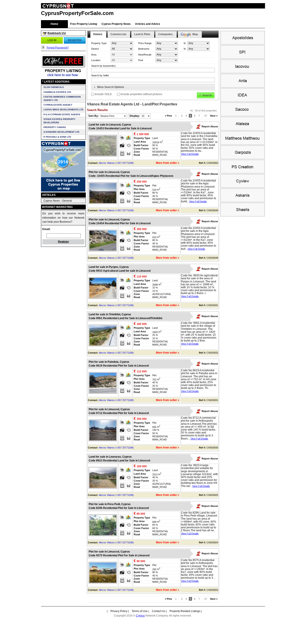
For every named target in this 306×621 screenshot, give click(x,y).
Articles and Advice (147, 24)
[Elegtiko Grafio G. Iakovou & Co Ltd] (242, 72)
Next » (214, 115)
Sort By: (101, 115)
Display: (136, 115)
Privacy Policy (118, 611)
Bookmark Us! (56, 33)
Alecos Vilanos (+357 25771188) (116, 163)
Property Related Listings (185, 611)
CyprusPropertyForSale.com (77, 13)
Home (54, 24)
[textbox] (153, 80)
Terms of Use (140, 611)
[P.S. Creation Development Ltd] (242, 172)
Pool (140, 60)
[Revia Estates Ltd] (242, 129)
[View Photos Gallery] (122, 146)
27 (205, 115)
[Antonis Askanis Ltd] (242, 201)
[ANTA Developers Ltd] (242, 86)
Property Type (99, 43)
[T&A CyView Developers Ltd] (242, 186)
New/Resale (144, 54)
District (95, 48)
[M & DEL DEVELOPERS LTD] (242, 143)
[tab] (153, 87)
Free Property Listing (83, 24)
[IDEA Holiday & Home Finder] (242, 100)
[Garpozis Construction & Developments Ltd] (242, 158)
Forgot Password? (58, 47)
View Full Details (190, 154)
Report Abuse (210, 126)
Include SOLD (103, 94)
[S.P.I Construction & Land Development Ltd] (242, 58)
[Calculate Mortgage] (122, 153)
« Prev (168, 115)
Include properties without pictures (141, 94)
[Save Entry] (128, 153)
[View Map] (128, 138)
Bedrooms (143, 48)
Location (95, 60)
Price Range (145, 43)
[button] (52, 40)
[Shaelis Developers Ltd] (242, 215)
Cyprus (140, 615)
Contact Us (158, 611)
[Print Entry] (122, 138)
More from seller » (167, 162)
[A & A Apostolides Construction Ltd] (242, 43)
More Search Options (110, 87)
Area (93, 54)
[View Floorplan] (128, 146)
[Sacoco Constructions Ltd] (242, 115)
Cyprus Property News (116, 24)
